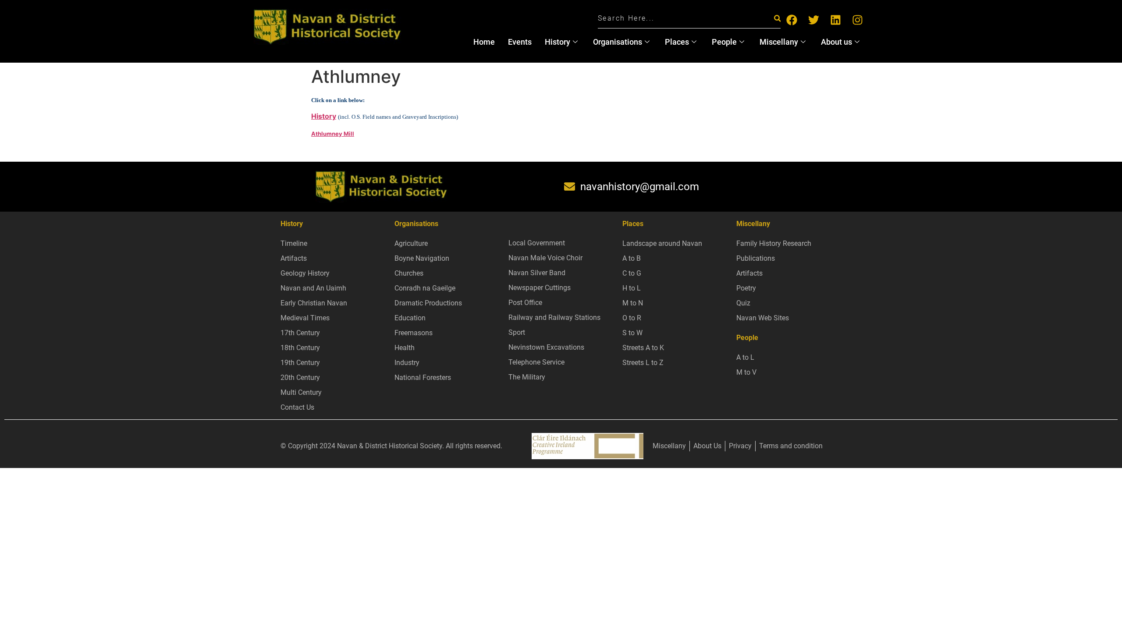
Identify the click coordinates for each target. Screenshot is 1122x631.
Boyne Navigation (421, 258)
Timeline (293, 243)
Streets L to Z (643, 362)
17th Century (300, 333)
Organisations (617, 41)
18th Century (300, 348)
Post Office (525, 302)
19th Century (300, 362)
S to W (632, 333)
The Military (526, 377)
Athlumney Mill (332, 133)
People (724, 41)
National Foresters (422, 377)
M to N (632, 303)
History (557, 41)
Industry (406, 362)
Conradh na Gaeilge (424, 288)
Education (410, 318)
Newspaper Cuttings (539, 288)
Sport (516, 332)
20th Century (300, 377)
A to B (631, 258)
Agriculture (411, 243)
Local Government (536, 243)
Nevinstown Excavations (546, 347)
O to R (631, 318)
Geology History (305, 273)
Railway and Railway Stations (554, 317)
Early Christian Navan (313, 303)
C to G (631, 273)
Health (404, 348)
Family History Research (773, 243)
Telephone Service (536, 362)
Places (677, 41)
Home (484, 41)
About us (836, 41)
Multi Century (301, 392)
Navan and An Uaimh (313, 288)
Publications (755, 258)
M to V (746, 372)
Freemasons (413, 333)
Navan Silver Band (536, 273)
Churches (408, 273)
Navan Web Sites (762, 318)
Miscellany (779, 41)
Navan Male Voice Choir (545, 258)
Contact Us (297, 407)
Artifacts (293, 258)
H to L (631, 288)
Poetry (746, 288)
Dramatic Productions (428, 303)
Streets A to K (643, 348)
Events (520, 41)
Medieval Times (305, 318)
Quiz (743, 303)
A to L (745, 357)
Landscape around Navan (662, 243)
